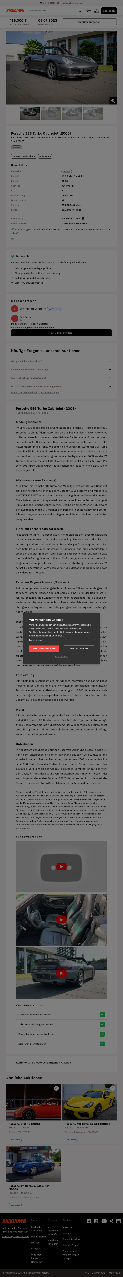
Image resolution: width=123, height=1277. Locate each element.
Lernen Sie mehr (36, 640)
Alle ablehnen (61, 657)
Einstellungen (79, 649)
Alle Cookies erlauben (44, 649)
